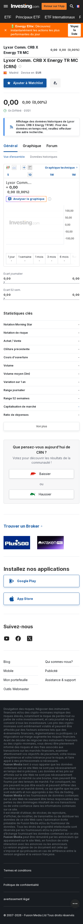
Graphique (32, 146)
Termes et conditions (17, 870)
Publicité (51, 671)
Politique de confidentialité (21, 885)
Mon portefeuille (16, 680)
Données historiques (43, 156)
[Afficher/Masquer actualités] (29, 167)
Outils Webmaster (16, 689)
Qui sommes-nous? (59, 662)
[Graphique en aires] (14, 167)
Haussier (45, 494)
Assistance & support (60, 680)
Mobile (9, 671)
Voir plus (41, 426)
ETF (7, 17)
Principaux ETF (28, 17)
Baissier (45, 474)
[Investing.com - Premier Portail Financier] (25, 6)
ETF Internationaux (60, 17)
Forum (51, 146)
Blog (7, 662)
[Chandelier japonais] (8, 167)
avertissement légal (16, 899)
